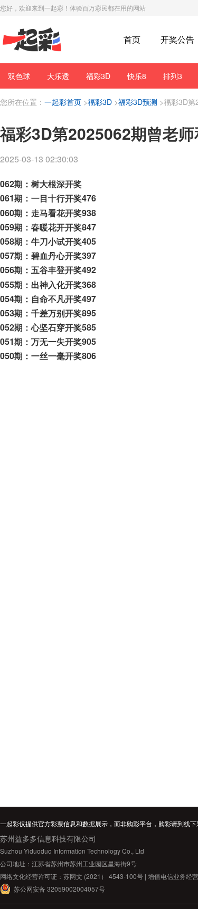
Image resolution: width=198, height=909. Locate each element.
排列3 (172, 76)
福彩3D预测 (137, 101)
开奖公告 (177, 39)
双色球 (19, 76)
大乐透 (58, 76)
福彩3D (98, 76)
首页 (132, 39)
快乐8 (136, 76)
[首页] (32, 40)
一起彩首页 (62, 101)
